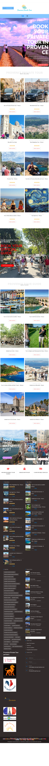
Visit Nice (6, 644)
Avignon (28, 349)
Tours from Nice (18, 618)
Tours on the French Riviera (15, 213)
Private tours (15, 597)
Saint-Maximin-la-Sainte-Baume (34, 140)
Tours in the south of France (42, 437)
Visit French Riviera (16, 639)
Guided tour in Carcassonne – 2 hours (12, 419)
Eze (6, 213)
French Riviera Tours (8, 576)
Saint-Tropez (17, 383)
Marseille (36, 103)
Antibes (12, 383)
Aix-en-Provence (9, 103)
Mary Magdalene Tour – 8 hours (36, 142)
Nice (10, 213)
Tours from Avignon (8, 613)
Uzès (12, 349)
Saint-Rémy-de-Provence (35, 213)
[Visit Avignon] (27, 605)
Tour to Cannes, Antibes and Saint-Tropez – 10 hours (12, 385)
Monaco (8, 213)
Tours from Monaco (8, 618)
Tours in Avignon (16, 625)
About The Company (31, 643)
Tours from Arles (18, 611)
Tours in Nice (31, 447)
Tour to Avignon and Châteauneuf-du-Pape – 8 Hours (37, 350)
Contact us (16, 738)
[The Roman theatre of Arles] (27, 592)
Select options (12, 111)
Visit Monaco (15, 641)
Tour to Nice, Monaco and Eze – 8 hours (12, 215)
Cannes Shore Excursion (9, 572)
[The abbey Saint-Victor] (27, 624)
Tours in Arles (7, 625)
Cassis (38, 177)
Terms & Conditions (30, 647)
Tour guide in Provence (9, 606)
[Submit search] (12, 8)
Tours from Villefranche (9, 623)
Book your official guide (11, 249)
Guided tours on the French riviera (11, 583)
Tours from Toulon (18, 620)
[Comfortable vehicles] (40, 468)
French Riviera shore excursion (11, 574)
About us (11, 738)
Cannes (14, 383)
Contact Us (29, 645)
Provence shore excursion (10, 599)
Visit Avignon (7, 639)
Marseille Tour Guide (12, 142)
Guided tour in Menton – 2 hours (37, 419)
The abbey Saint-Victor (35, 624)
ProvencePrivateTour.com (34, 671)
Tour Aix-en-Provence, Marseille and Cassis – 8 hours (37, 178)
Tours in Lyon (42, 447)
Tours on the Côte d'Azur (31, 437)
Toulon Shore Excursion (9, 604)
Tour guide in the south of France (12, 241)
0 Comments (39, 574)
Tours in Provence (14, 103)
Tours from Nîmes (8, 620)
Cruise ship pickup (24, 472)
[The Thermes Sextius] (27, 573)
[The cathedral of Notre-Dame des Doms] (27, 599)
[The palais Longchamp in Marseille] (27, 631)
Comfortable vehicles (41, 472)
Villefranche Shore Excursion (10, 634)
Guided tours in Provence (9, 581)
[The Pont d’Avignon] (27, 611)
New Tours (24, 285)
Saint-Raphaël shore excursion (11, 602)
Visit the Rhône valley (17, 646)
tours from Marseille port (11, 444)
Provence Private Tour (24, 73)
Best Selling (24, 74)
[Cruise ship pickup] (24, 468)
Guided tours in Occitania (9, 579)
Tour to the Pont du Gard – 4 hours (36, 316)
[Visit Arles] (27, 579)
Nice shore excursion (8, 590)
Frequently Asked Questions (32, 649)
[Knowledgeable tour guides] (8, 468)
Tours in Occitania (18, 627)
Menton (41, 417)
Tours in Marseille (8, 627)
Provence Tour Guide (24, 284)
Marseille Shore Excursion (10, 586)
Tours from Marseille (9, 616)
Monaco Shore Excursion (9, 588)
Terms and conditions (22, 738)
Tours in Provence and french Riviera (36, 20)
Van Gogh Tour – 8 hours (37, 215)
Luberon (15, 177)
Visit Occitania (13, 644)
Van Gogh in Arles (34, 585)
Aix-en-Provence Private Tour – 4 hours (12, 105)
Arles (30, 213)
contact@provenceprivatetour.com (36, 667)
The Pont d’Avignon (34, 611)
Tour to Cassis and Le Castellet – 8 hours (12, 316)
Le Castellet (10, 315)
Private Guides (7, 597)
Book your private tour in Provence (37, 39)
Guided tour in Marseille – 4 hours (37, 385)
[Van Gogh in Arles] (27, 586)
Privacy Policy (29, 738)
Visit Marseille (7, 641)
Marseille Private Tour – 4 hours (37, 105)
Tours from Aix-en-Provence (10, 609)
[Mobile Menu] (27, 16)
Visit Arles (17, 637)
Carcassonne (12, 417)
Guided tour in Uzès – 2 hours (12, 350)
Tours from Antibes (8, 611)
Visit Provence (7, 646)
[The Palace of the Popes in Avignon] (27, 618)
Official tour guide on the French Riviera (13, 595)
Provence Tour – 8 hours (12, 178)
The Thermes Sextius (35, 572)
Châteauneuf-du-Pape (33, 349)
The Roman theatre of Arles (36, 591)
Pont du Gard (37, 315)
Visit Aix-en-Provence (8, 637)
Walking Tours (7, 648)
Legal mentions (35, 738)
